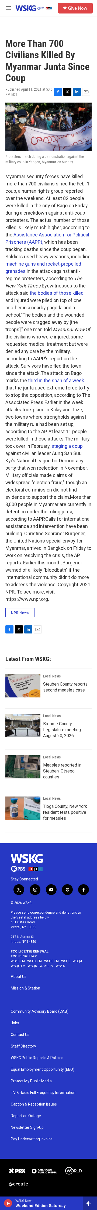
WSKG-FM (18, 961)
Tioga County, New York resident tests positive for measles (65, 812)
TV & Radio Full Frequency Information (43, 1093)
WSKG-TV (46, 966)
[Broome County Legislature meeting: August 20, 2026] (22, 725)
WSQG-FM (51, 961)
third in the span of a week (56, 380)
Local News (52, 676)
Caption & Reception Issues (34, 1104)
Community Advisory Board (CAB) (39, 1011)
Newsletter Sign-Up (27, 1128)
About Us (18, 977)
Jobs (15, 1023)
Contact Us (20, 1035)
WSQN (32, 966)
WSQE (65, 961)
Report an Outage (26, 1116)
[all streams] (90, 1203)
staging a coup (67, 446)
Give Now (77, 8)
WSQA (77, 961)
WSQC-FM (18, 966)
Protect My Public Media (31, 1081)
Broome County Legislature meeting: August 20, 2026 (62, 729)
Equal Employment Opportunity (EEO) (42, 1069)
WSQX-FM (34, 961)
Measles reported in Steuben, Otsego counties (62, 770)
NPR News (20, 613)
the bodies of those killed (57, 293)
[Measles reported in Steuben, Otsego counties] (22, 766)
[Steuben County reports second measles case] (22, 685)
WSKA (60, 966)
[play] (8, 1203)
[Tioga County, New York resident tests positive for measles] (22, 808)
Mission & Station (25, 988)
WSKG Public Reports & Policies (37, 1058)
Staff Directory (23, 1046)
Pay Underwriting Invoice (32, 1139)
